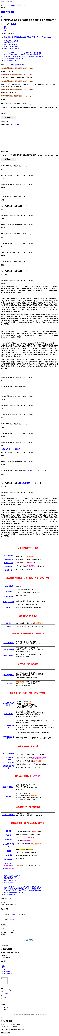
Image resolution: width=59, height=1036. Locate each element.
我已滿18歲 (3, 1033)
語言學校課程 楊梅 (9, 879)
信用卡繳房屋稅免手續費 (10, 877)
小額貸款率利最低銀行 (7, 973)
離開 (9, 1033)
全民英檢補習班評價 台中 (26, 483)
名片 (5, 30)
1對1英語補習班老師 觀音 (11, 46)
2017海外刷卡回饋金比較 (34, 470)
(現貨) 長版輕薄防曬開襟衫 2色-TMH (14, 58)
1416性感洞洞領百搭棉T (10, 60)
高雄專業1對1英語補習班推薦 (12, 875)
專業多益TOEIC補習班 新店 (15, 124)
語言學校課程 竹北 (9, 43)
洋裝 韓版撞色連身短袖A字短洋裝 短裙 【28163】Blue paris (28, 37)
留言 (17, 914)
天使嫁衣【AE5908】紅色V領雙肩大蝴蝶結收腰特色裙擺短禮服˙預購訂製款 (24, 56)
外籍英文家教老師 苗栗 (10, 880)
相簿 (5, 27)
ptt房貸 (2, 968)
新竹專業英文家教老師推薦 (11, 41)
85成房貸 (3, 966)
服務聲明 (44, 1014)
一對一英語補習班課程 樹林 (11, 48)
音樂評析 (12, 919)
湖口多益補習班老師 (9, 882)
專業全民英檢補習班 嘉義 (17, 65)
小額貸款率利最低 (5, 971)
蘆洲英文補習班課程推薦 (10, 44)
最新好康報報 (8, 12)
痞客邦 (14, 914)
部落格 (5, 29)
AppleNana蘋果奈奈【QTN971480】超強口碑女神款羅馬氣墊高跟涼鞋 (22, 53)
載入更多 (3, 924)
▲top (2, 921)
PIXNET (18, 1014)
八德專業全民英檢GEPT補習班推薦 (10, 449)
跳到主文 (3, 16)
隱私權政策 (38, 1014)
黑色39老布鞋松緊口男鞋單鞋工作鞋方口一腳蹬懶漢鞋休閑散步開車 (22, 54)
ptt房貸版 (3, 969)
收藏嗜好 (13, 24)
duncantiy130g (4, 906)
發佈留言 (3, 934)
